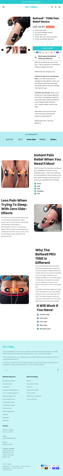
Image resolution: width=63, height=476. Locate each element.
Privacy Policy (31, 393)
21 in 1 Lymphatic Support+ (11, 393)
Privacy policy (15, 466)
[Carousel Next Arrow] (28, 31)
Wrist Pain (6, 420)
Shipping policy (7, 468)
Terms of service (25, 466)
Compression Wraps (9, 405)
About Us (29, 387)
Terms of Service (32, 399)
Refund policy (6, 466)
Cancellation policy (8, 469)
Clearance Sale (7, 384)
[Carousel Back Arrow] (2, 50)
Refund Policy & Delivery (34, 396)
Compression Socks (9, 402)
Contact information (17, 468)
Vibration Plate (7, 408)
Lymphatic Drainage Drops (11, 390)
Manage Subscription (9, 381)
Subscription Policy (32, 384)
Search (29, 381)
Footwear (5, 414)
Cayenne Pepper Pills (9, 396)
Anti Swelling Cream (9, 399)
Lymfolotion (6, 387)
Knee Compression (8, 411)
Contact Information (33, 390)
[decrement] (43, 44)
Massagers (6, 417)
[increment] (51, 44)
